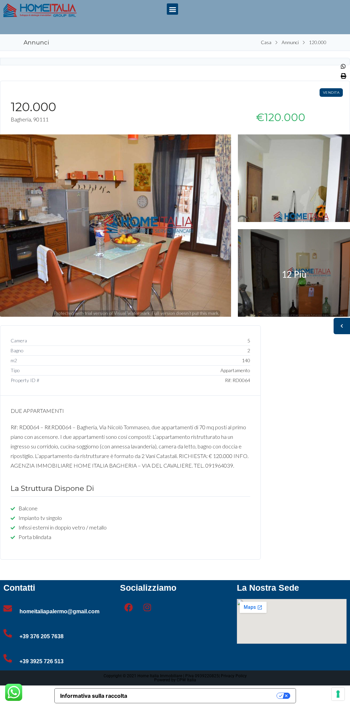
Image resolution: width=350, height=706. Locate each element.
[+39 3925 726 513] (7, 658)
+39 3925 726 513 (41, 661)
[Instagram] (147, 607)
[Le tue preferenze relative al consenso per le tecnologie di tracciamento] (338, 694)
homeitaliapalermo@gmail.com (59, 611)
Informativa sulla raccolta (93, 695)
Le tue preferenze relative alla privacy (205, 695)
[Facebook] (128, 607)
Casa (266, 42)
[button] (172, 9)
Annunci (290, 42)
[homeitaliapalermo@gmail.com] (7, 608)
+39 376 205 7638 (41, 636)
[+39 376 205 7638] (7, 633)
